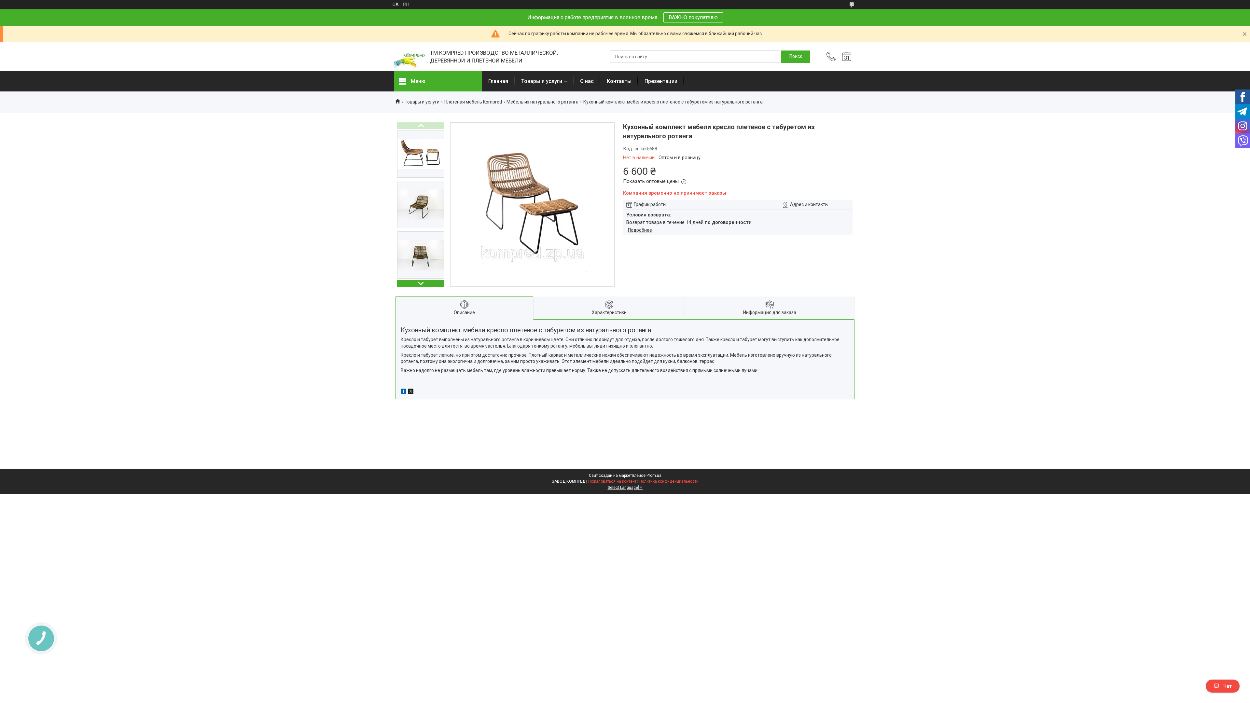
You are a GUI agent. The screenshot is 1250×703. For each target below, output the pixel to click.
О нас (587, 81)
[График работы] (846, 56)
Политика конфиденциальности (669, 481)
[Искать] (795, 56)
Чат (1227, 686)
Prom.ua (653, 475)
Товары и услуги (541, 81)
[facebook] (403, 392)
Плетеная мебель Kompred (473, 101)
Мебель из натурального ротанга (542, 101)
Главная (498, 81)
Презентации (661, 81)
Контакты (619, 81)
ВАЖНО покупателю (693, 17)
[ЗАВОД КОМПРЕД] (408, 57)
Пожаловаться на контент (612, 481)
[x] (410, 392)
